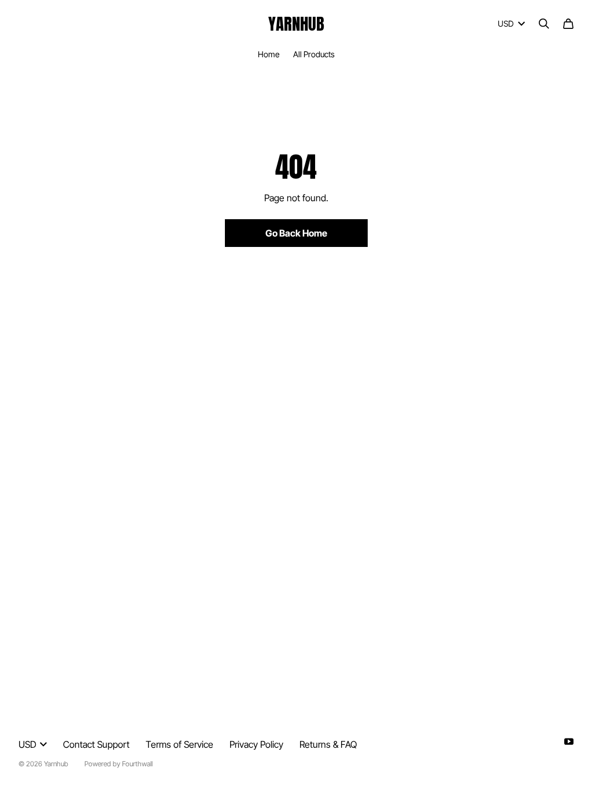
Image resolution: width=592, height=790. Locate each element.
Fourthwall (137, 763)
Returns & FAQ (328, 744)
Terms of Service (179, 744)
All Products (314, 54)
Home (268, 54)
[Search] (544, 24)
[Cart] (568, 24)
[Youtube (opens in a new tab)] (569, 741)
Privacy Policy (256, 744)
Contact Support (96, 744)
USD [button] (505, 23)
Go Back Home (296, 233)
